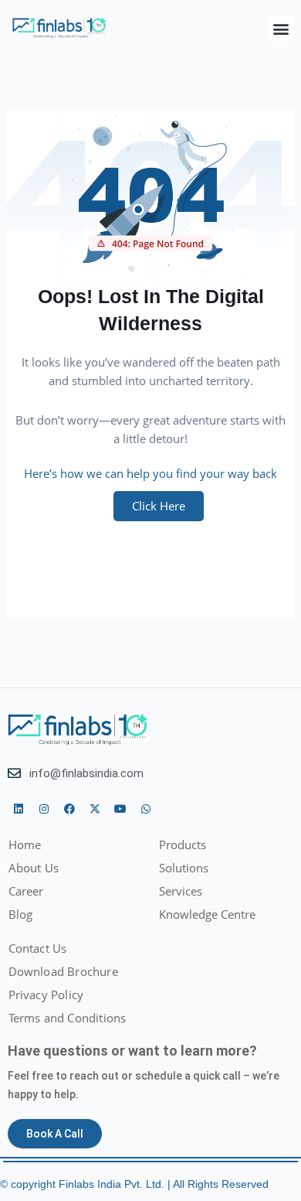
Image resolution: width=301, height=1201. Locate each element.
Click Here (158, 505)
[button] (280, 28)
